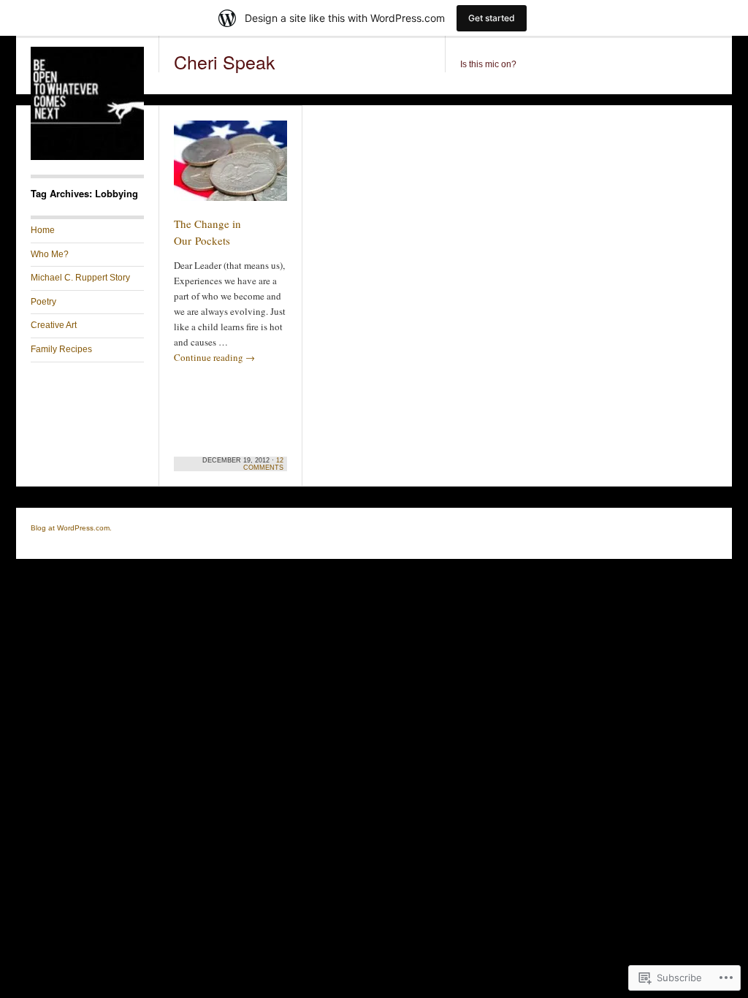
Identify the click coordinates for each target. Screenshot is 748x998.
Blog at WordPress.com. (71, 528)
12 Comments (263, 464)
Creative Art (54, 325)
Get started (491, 17)
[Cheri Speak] (87, 157)
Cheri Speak (224, 61)
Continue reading (214, 357)
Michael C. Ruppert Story (80, 278)
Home (43, 230)
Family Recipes (61, 349)
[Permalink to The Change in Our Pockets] (230, 167)
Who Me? (50, 254)
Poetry (43, 302)
